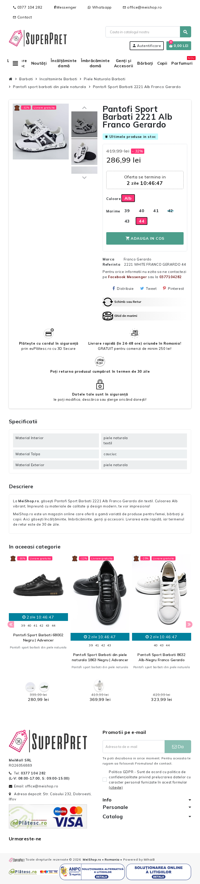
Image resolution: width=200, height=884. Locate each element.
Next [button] (189, 624)
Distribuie (125, 288)
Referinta (112, 264)
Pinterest (176, 288)
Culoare (111, 199)
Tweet (151, 288)
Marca (108, 259)
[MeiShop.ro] (38, 38)
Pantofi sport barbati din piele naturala (38, 647)
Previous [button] (11, 624)
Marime (111, 211)
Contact (22, 17)
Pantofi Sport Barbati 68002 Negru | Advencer (38, 637)
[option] (38, 629)
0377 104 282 (27, 7)
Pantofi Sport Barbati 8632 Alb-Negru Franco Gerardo (161, 657)
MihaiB (149, 859)
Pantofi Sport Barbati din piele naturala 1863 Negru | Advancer (100, 657)
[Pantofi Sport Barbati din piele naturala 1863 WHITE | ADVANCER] (99, 685)
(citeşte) (116, 787)
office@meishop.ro (142, 7)
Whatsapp (101, 7)
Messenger (67, 7)
